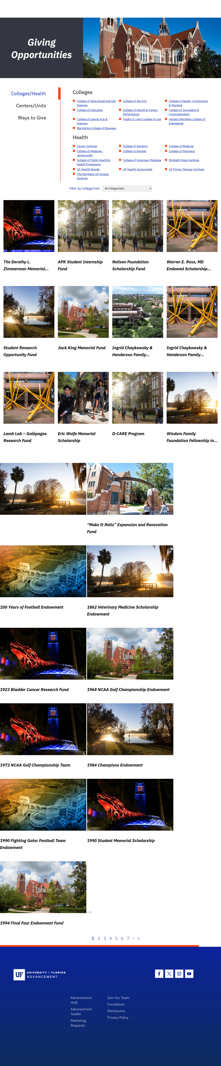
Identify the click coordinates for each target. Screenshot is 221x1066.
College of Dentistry (135, 146)
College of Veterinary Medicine (142, 160)
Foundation (115, 1004)
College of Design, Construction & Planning (188, 103)
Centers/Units (31, 105)
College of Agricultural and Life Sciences (96, 103)
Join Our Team (118, 997)
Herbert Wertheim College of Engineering (187, 121)
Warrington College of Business (96, 128)
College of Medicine (181, 146)
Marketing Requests (78, 1023)
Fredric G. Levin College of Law (142, 119)
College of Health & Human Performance (140, 112)
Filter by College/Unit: (84, 188)
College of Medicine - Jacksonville (90, 153)
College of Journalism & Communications (184, 112)
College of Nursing (134, 151)
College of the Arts (135, 101)
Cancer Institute (87, 146)
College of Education (90, 110)
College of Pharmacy (182, 151)
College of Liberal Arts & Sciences (92, 121)
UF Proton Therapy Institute (186, 169)
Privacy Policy (117, 1017)
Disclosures (116, 1010)
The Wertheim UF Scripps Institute (93, 176)
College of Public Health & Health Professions (93, 162)
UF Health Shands (88, 169)
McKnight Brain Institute (184, 160)
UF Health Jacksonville (137, 169)
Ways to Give (32, 117)
